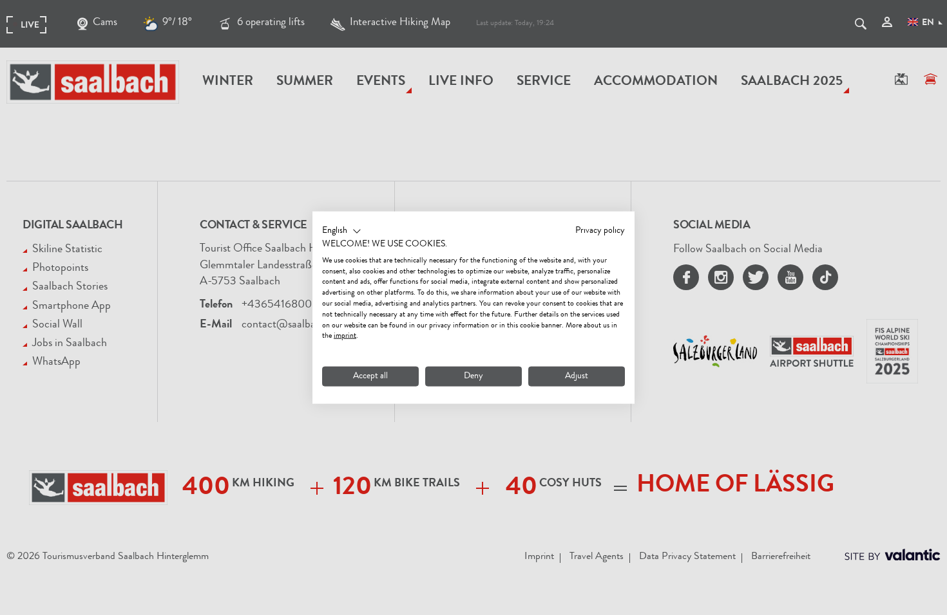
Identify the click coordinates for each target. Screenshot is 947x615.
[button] (341, 231)
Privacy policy (600, 230)
